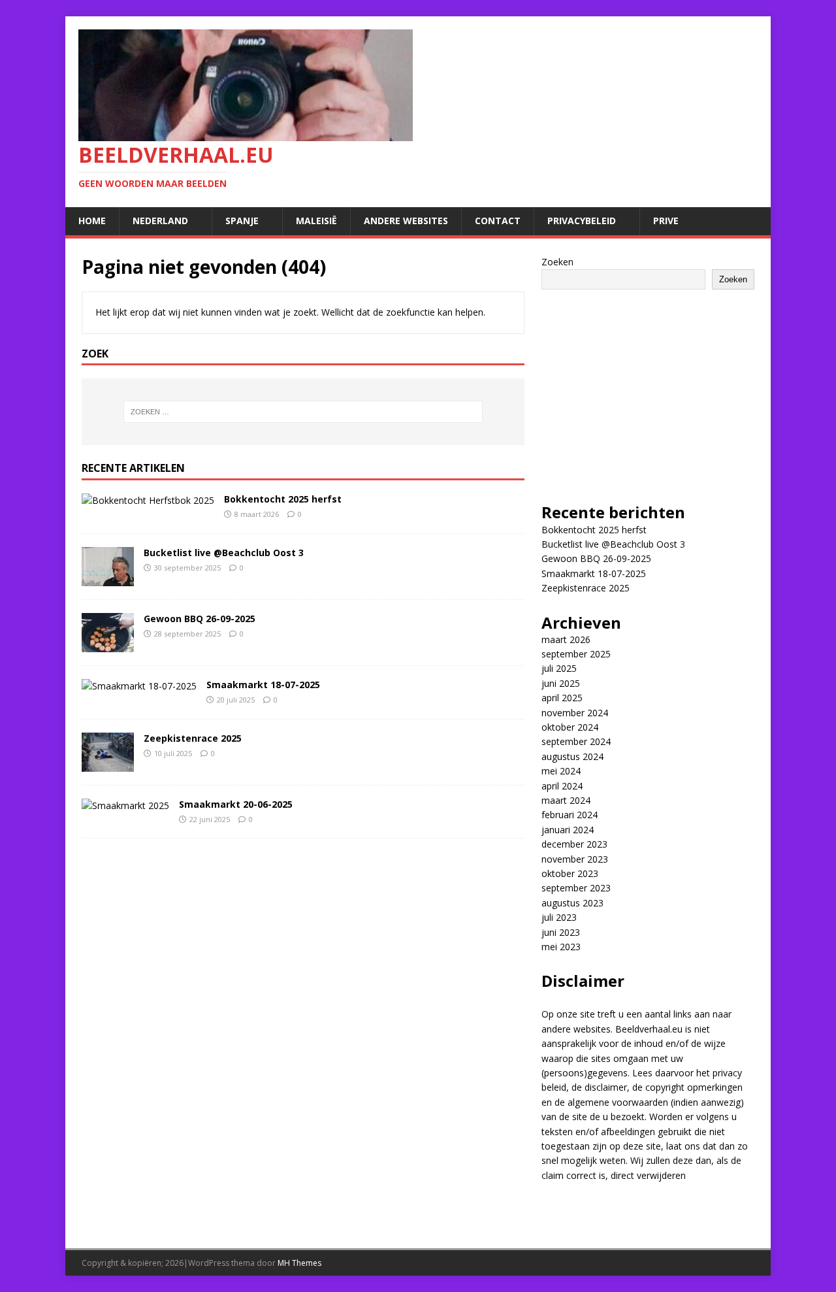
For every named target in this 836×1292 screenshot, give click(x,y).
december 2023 (574, 844)
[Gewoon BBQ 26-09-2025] (108, 644)
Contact (498, 220)
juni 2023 (560, 932)
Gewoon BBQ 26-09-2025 (199, 618)
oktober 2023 (569, 873)
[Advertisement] (647, 387)
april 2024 (562, 786)
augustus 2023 (572, 903)
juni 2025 (560, 683)
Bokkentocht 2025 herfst (283, 499)
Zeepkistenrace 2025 (193, 738)
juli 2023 (559, 917)
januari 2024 (567, 829)
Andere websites (406, 220)
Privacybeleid (581, 220)
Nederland (160, 220)
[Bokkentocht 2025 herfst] (148, 500)
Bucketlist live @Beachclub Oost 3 (224, 552)
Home (92, 220)
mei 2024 (561, 771)
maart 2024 (565, 800)
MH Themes (299, 1262)
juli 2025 (559, 668)
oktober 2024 (569, 727)
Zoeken (557, 262)
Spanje (242, 220)
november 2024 (574, 712)
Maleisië (316, 220)
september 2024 (576, 741)
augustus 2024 (572, 756)
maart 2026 (565, 639)
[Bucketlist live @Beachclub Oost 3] (108, 578)
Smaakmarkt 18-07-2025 (263, 684)
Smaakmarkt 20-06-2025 (236, 804)
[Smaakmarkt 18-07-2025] (139, 686)
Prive (666, 220)
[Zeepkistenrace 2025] (108, 763)
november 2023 (574, 859)
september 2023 (576, 888)
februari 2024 (569, 814)
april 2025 (562, 697)
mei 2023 (561, 946)
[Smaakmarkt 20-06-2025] (125, 805)
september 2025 (576, 654)
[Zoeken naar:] (303, 412)
